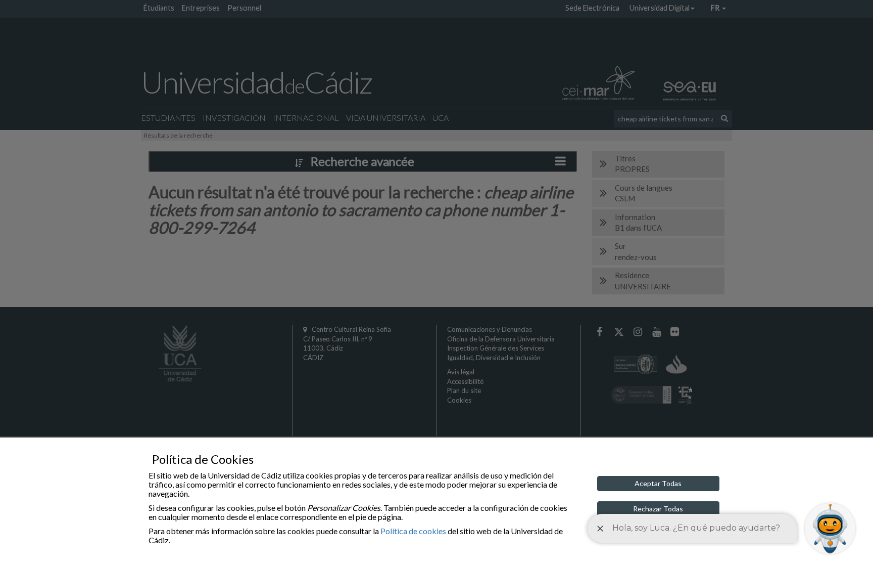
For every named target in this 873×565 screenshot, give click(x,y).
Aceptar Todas (658, 483)
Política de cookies (413, 531)
